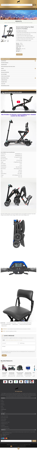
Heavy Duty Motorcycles (4, 426)
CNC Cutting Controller (4, 417)
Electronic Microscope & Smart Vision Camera (8, 66)
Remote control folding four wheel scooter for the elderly (14, 340)
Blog (29, 444)
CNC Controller (3, 70)
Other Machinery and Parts (5, 85)
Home (6, 22)
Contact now (19, 54)
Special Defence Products (5, 78)
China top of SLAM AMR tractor (22, 373)
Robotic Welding (3, 419)
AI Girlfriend (3, 425)
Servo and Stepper (4, 74)
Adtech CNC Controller (4, 416)
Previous (2, 382)
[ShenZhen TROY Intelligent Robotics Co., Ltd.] (18, 2)
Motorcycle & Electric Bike (5, 72)
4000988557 (4, 435)
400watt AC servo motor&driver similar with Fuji (31, 373)
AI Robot (2, 68)
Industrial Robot (3, 60)
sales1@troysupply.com (5, 434)
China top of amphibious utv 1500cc (11, 331)
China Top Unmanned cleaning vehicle (6, 373)
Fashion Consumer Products (5, 76)
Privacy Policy (3, 412)
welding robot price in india (5, 422)
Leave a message (18, 448)
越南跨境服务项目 (3, 409)
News (2, 406)
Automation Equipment (4, 62)
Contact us (3, 404)
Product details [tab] (4, 90)
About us (2, 403)
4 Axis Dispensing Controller (5, 428)
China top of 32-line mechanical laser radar (14, 373)
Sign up (34, 440)
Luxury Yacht (3, 83)
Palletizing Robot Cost (4, 423)
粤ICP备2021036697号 (22, 446)
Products (2, 401)
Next (35, 382)
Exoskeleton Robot (4, 81)
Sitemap (2, 407)
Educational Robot (4, 64)
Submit (4, 355)
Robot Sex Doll (3, 420)
